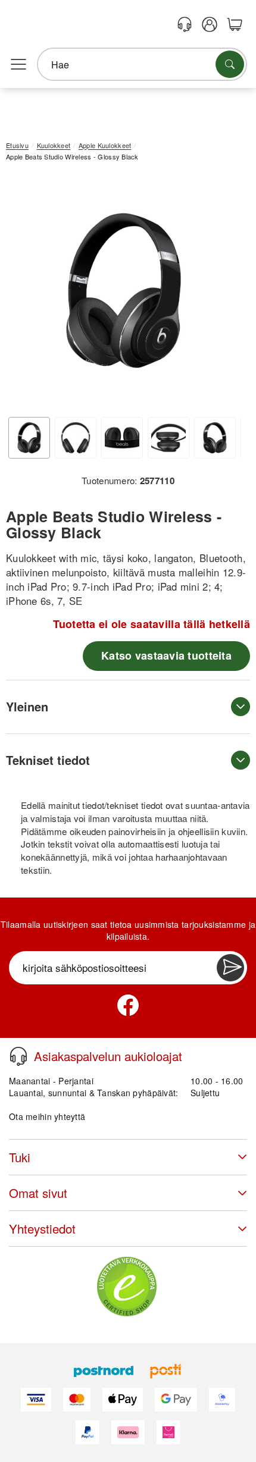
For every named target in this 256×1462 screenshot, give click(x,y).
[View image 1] (29, 438)
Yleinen (27, 706)
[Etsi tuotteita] (230, 64)
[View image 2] (75, 438)
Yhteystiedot (42, 1228)
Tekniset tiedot (48, 759)
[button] (123, 290)
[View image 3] (122, 438)
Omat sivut (38, 1192)
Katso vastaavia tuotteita (166, 655)
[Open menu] (18, 65)
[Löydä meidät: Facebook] (128, 1005)
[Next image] (223, 293)
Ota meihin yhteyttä (47, 1116)
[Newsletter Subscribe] (230, 967)
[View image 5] (215, 438)
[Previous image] (24, 293)
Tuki (19, 1157)
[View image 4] (168, 438)
